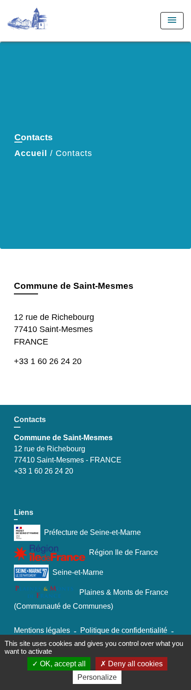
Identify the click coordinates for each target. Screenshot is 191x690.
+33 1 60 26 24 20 (48, 361)
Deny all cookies (134, 664)
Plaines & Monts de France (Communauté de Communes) (91, 599)
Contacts (74, 153)
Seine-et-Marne (77, 572)
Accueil (30, 153)
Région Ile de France (123, 552)
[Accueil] (42, 20)
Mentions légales (42, 630)
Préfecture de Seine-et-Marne (92, 532)
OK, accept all (62, 664)
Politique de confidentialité (123, 630)
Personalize (97, 677)
